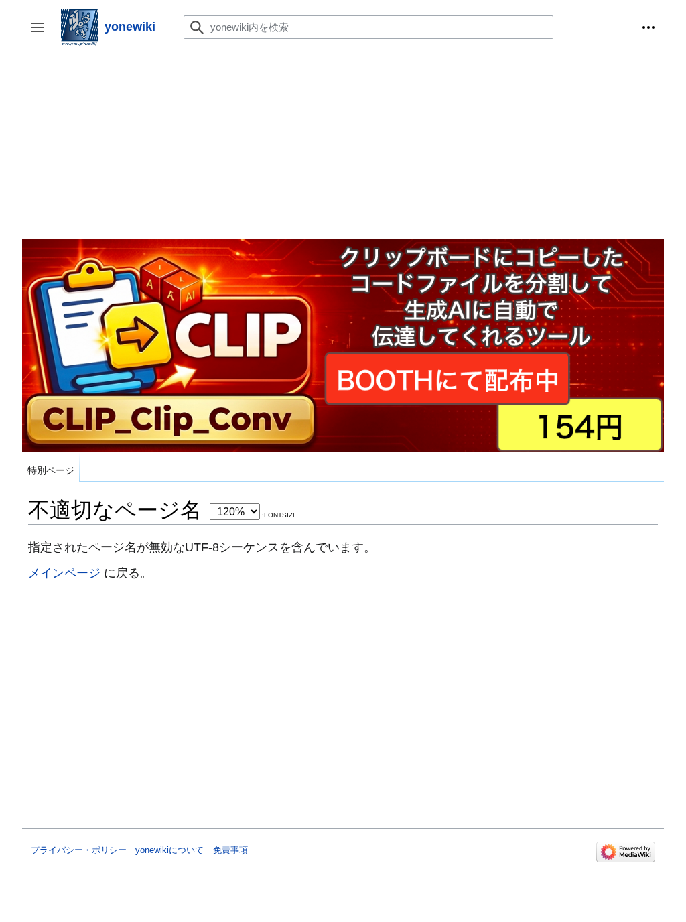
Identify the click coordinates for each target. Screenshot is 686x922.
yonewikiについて (169, 850)
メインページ (64, 573)
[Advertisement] (343, 145)
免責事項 (230, 850)
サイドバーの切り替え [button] (42, 34)
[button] (648, 27)
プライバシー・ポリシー (79, 850)
